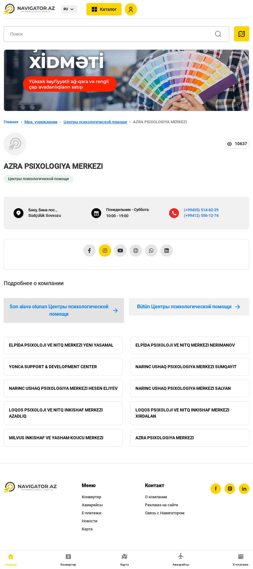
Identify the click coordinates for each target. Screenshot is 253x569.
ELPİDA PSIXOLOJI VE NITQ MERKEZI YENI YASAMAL (61, 345)
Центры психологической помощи (95, 122)
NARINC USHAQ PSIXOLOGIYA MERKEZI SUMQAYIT (186, 366)
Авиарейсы (92, 505)
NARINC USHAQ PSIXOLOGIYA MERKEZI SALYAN (183, 388)
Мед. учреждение (40, 122)
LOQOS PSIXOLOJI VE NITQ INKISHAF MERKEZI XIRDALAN (182, 413)
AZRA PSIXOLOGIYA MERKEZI (164, 437)
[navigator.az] (30, 487)
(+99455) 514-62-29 (201, 210)
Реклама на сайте (161, 505)
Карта (87, 529)
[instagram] (230, 488)
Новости (89, 521)
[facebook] (215, 488)
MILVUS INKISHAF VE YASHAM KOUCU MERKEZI (56, 437)
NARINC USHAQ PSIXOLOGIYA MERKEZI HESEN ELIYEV (63, 388)
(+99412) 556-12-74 (201, 215)
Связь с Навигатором (165, 513)
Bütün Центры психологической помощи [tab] (184, 307)
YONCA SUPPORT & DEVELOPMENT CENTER (53, 366)
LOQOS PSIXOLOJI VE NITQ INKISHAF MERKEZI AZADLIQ (56, 413)
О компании (156, 497)
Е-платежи (91, 513)
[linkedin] (244, 488)
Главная (11, 122)
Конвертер (91, 497)
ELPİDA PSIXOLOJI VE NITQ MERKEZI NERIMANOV (185, 345)
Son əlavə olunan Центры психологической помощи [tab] (59, 310)
